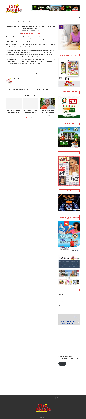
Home (7, 17)
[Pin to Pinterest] (36, 73)
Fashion (26, 17)
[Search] (79, 17)
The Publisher (62, 298)
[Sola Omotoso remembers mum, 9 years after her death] (14, 103)
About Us (61, 294)
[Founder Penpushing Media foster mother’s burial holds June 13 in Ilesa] (47, 103)
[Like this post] (32, 73)
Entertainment (18, 17)
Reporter (28, 30)
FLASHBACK (33, 17)
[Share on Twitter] (35, 73)
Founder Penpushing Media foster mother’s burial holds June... (47, 112)
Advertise (40, 17)
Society (12, 21)
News (12, 17)
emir (8, 68)
